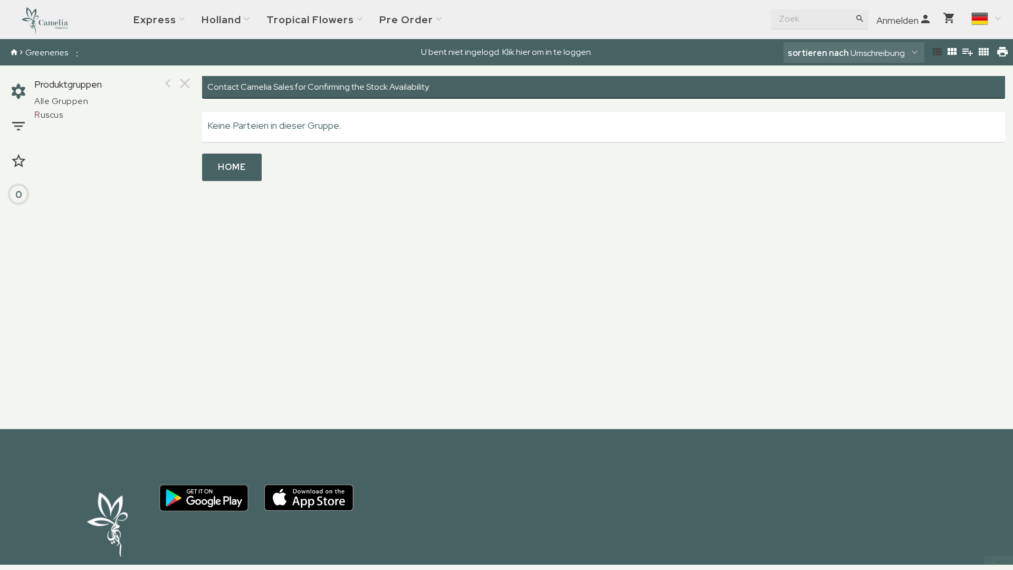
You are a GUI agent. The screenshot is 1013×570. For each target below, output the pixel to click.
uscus (48, 114)
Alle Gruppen (61, 101)
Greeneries (46, 52)
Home (232, 167)
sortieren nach (819, 53)
